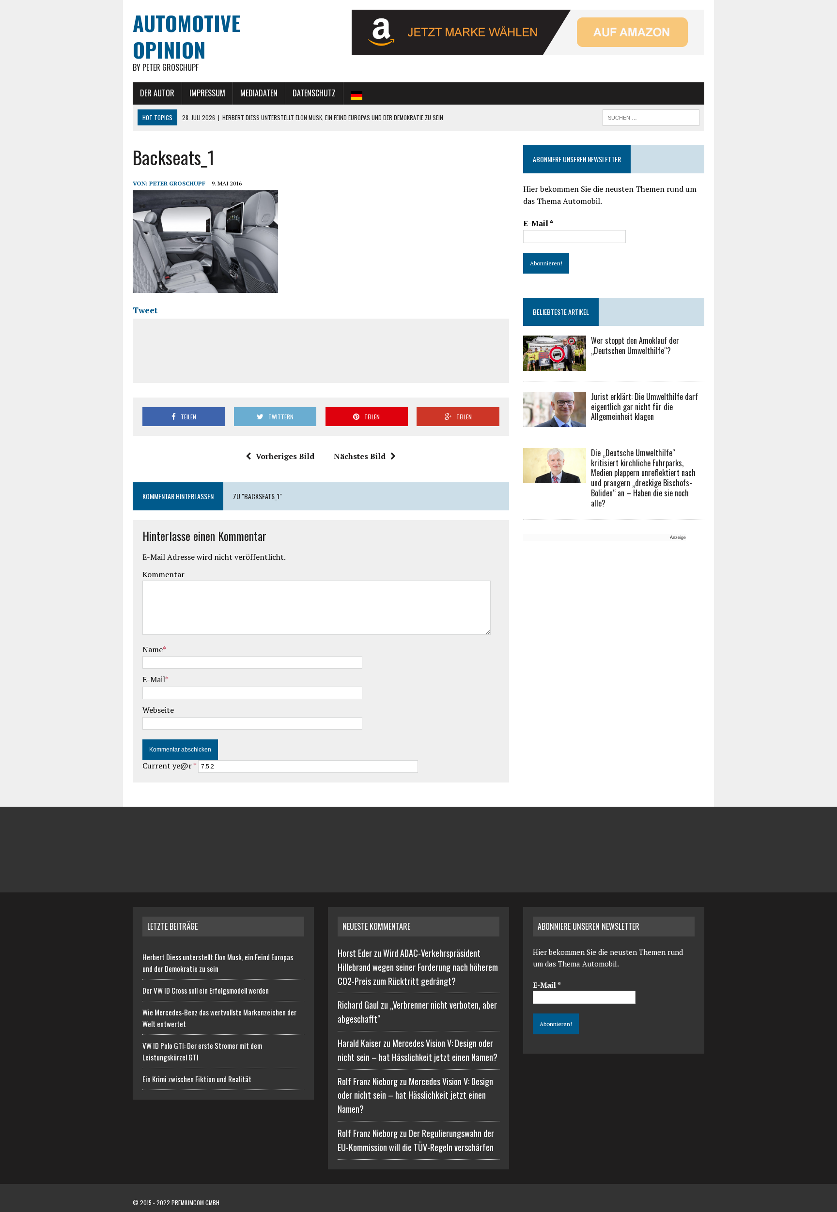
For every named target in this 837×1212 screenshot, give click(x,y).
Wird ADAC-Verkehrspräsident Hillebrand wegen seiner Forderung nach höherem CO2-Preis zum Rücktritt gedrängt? (418, 967)
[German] (356, 93)
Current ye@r (169, 765)
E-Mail (153, 679)
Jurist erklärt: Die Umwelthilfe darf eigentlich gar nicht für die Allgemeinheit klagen (644, 407)
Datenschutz (314, 93)
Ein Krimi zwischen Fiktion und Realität (196, 1079)
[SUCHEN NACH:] (651, 116)
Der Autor (157, 93)
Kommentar (163, 574)
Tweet (145, 310)
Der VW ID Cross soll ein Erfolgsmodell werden (205, 990)
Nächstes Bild (360, 456)
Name (152, 649)
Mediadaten (259, 93)
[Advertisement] (320, 349)
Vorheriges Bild (285, 456)
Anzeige (678, 537)
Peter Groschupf (177, 183)
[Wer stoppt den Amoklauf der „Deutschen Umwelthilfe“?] (554, 364)
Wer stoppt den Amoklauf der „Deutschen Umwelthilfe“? (635, 345)
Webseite (158, 710)
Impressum (207, 93)
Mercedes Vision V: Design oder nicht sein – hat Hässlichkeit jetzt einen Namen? (415, 1095)
